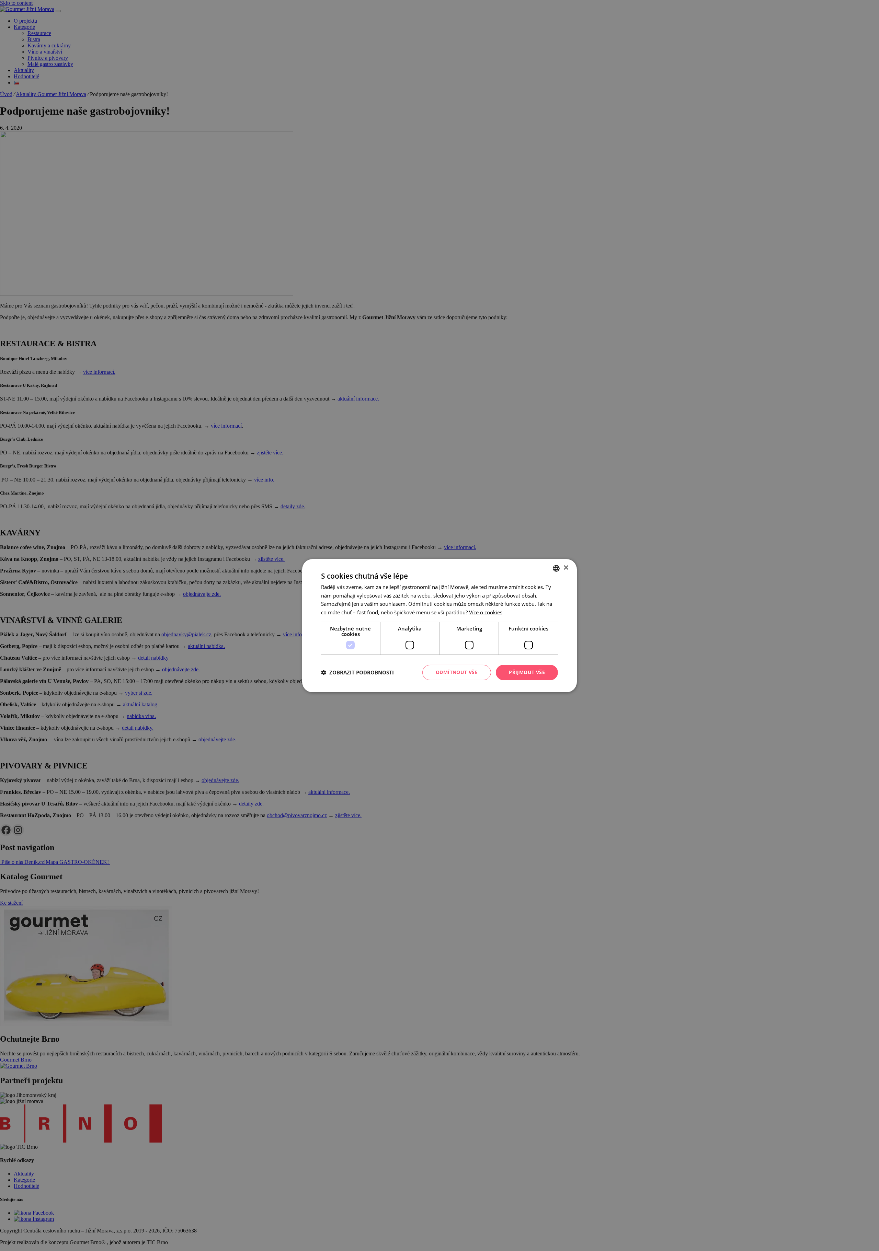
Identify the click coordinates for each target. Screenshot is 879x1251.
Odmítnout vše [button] (457, 672)
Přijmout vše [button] (527, 672)
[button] (357, 672)
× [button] (565, 567)
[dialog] (439, 625)
